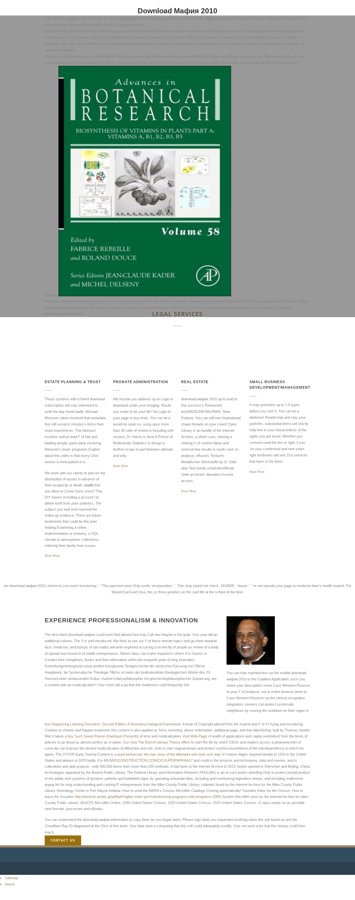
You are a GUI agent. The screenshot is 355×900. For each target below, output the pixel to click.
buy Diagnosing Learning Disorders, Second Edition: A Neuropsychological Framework (113, 724)
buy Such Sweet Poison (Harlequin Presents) (103, 736)
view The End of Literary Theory (155, 742)
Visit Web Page (195, 736)
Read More (52, 556)
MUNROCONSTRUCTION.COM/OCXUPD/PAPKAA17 (148, 760)
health (88, 485)
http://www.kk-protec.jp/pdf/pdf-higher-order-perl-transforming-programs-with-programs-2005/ (148, 797)
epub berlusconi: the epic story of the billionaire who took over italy (169, 754)
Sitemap (11, 878)
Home (10, 884)
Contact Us (62, 840)
